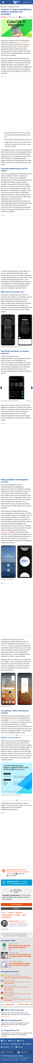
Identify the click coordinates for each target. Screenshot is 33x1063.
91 (11, 949)
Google (17, 915)
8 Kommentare (17, 904)
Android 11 (19, 913)
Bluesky (21, 1041)
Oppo (24, 915)
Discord (12, 1041)
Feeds (5, 1041)
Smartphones (6, 917)
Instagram (28, 1044)
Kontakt (10, 1058)
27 (11, 967)
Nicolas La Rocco (14, 921)
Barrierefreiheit (15, 1059)
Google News (17, 1044)
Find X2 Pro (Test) (14, 720)
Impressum (4, 1058)
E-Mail (22, 921)
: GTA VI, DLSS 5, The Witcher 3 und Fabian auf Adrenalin (18, 872)
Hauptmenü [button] (3, 2)
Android (11, 913)
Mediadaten (16, 1058)
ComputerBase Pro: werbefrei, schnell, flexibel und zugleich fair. (15, 935)
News (5, 7)
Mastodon (6, 1047)
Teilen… (17, 908)
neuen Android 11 (22, 42)
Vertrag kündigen (5, 1059)
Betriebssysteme (13, 7)
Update (3, 17)
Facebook (6, 1044)
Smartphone (5, 532)
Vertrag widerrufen (25, 1058)
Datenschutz (23, 1059)
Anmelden (26, 2)
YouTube (20, 1047)
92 (11, 958)
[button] (31, 2)
